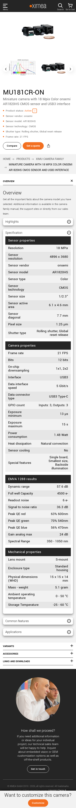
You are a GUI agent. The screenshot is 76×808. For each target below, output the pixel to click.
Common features (17, 621)
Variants (8, 646)
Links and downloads (16, 661)
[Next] (70, 69)
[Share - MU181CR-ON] (48, 145)
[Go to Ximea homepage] (37, 6)
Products (23, 159)
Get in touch (38, 769)
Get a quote (33, 146)
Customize (38, 803)
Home (7, 159)
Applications (13, 632)
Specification (13, 233)
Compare (12, 146)
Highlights (12, 222)
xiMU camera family (50, 159)
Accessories (10, 653)
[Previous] (5, 69)
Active (28, 110)
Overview (8, 181)
